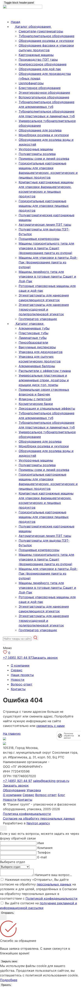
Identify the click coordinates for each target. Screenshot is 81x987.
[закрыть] (79, 735)
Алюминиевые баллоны (37, 366)
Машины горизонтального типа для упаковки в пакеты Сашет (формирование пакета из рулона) (46, 248)
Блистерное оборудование (40, 88)
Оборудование (14, 790)
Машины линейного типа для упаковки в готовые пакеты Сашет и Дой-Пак (47, 276)
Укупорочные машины (36, 149)
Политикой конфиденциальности (51, 898)
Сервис (16, 670)
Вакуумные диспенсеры (37, 347)
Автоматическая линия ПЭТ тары (45, 225)
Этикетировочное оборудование (44, 92)
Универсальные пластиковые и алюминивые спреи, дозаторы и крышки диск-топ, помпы (44, 380)
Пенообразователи (33, 342)
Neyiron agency (38, 823)
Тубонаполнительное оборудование (46, 36)
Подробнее (8, 980)
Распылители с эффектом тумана (45, 371)
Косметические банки (36, 404)
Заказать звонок (45, 658)
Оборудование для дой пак (40, 69)
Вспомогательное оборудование (44, 97)
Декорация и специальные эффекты (47, 408)
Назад (15, 22)
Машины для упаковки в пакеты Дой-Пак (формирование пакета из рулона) (48, 262)
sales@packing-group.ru (51, 781)
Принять (6, 984)
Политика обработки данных (69, 735)
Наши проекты (22, 675)
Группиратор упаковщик (38, 319)
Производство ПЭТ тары (38, 59)
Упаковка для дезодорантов (41, 352)
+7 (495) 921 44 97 (17, 658)
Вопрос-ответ (21, 684)
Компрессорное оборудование (42, 64)
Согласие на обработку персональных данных (39, 818)
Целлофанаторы (31, 83)
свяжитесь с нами (50, 726)
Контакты (18, 689)
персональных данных (54, 884)
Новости (17, 680)
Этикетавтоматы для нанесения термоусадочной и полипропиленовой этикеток (44, 309)
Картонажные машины (36, 55)
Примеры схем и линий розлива (44, 159)
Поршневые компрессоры (39, 239)
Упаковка (34, 790)
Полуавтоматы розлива (37, 154)
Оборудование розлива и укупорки (46, 41)
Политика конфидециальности (27, 814)
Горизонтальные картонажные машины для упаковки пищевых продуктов (44, 205)
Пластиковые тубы (33, 333)
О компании (20, 665)
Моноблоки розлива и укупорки (44, 135)
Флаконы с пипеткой (35, 399)
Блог (61, 795)
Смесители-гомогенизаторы (41, 31)
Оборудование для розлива (40, 130)
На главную (12, 734)
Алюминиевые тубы (34, 328)
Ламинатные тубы (33, 338)
